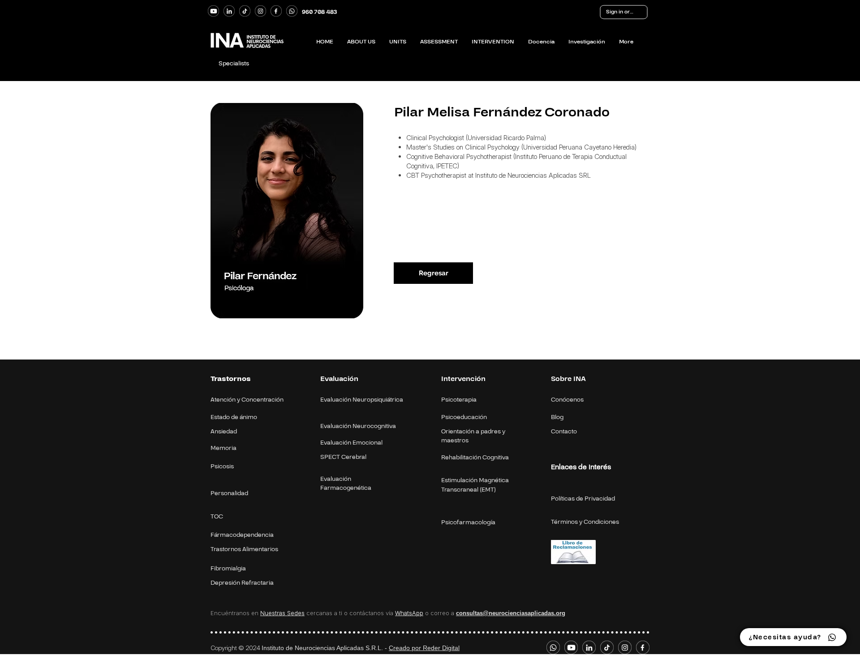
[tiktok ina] (244, 11)
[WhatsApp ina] (291, 11)
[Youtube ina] (213, 11)
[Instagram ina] (260, 11)
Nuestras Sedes (282, 612)
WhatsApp (409, 612)
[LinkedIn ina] (229, 11)
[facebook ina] (276, 11)
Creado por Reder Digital (424, 647)
